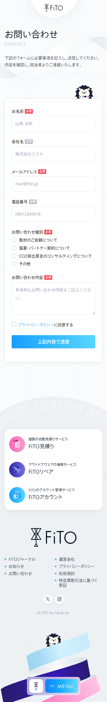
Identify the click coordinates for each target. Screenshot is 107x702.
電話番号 (20, 201)
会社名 (18, 141)
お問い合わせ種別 (27, 232)
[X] (48, 599)
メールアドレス (24, 171)
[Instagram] (59, 599)
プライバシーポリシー (36, 324)
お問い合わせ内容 (27, 277)
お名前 (18, 111)
